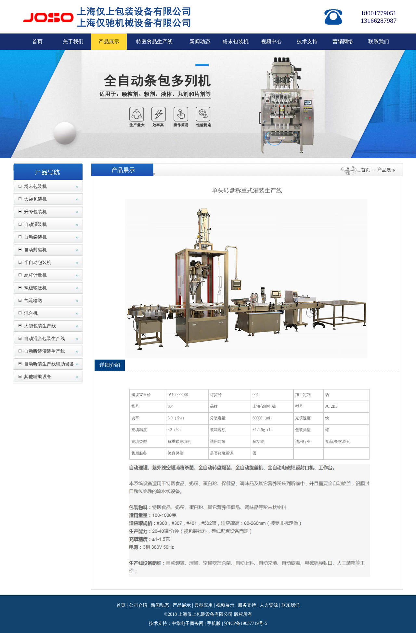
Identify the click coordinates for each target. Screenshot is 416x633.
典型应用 (203, 605)
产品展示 (386, 169)
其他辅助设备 (37, 376)
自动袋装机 (35, 237)
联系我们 (378, 41)
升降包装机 (35, 211)
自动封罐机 (35, 249)
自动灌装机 (35, 224)
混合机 (31, 313)
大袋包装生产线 (40, 325)
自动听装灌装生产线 (44, 351)
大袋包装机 (35, 199)
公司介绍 (138, 605)
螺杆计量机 (35, 275)
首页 (37, 41)
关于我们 (73, 41)
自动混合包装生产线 (44, 338)
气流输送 (33, 300)
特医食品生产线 (154, 41)
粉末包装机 (236, 41)
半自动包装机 (37, 262)
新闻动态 (199, 41)
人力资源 (269, 605)
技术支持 (307, 41)
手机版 (214, 623)
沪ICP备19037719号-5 (245, 623)
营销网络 (342, 41)
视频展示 (225, 605)
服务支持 (247, 605)
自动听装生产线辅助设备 (49, 364)
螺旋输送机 (35, 287)
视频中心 (271, 41)
